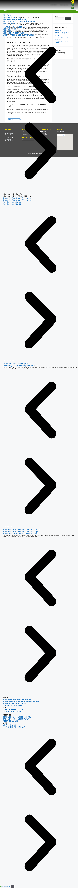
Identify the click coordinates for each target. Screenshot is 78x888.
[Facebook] (72, 1)
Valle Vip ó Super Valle (13, 33)
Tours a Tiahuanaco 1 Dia (14, 703)
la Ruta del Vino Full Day (14, 727)
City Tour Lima (9, 725)
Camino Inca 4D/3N (12, 202)
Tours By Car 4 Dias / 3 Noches (17, 198)
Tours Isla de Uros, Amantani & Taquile (21, 701)
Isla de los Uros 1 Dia (12, 705)
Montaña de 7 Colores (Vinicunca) (19, 21)
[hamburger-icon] (77, 10)
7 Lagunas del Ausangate (15, 27)
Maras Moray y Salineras (14, 19)
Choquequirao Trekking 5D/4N (17, 363)
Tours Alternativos (9, 360)
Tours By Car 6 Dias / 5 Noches (17, 200)
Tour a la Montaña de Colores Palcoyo (20, 531)
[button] (40, 75)
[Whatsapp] (72, 8)
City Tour (7, 15)
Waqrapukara (9, 23)
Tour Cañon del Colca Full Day (17, 717)
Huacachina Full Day (12, 711)
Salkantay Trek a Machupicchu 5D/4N (20, 365)
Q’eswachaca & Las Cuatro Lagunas (19, 35)
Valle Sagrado (9, 29)
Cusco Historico (8, 526)
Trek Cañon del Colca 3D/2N (16, 719)
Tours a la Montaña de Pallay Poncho (20, 533)
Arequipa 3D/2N (10, 721)
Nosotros (6, 883)
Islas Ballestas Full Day (13, 709)
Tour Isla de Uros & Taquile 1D (17, 699)
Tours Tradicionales (9, 12)
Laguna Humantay (11, 17)
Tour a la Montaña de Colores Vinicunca (21, 529)
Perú (5, 694)
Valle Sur (7, 31)
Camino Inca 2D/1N (12, 204)
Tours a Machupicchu (9, 191)
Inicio (5, 10)
